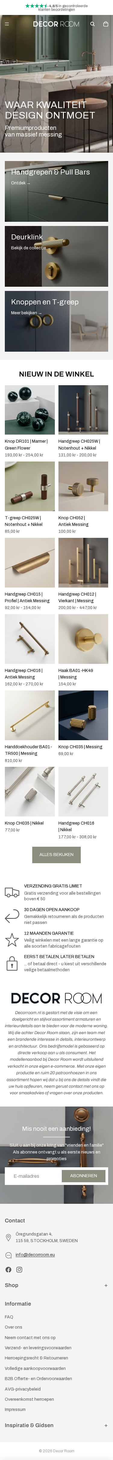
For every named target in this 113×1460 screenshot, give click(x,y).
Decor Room (63, 1451)
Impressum (15, 1410)
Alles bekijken (56, 854)
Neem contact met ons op (30, 1337)
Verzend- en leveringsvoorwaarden (38, 1348)
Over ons (13, 1327)
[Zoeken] (92, 24)
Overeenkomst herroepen (29, 1399)
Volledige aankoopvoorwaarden (35, 1368)
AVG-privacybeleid (23, 1389)
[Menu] (7, 24)
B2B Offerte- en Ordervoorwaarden (38, 1378)
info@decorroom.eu (35, 1255)
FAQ (9, 1317)
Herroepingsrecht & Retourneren (36, 1358)
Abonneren (83, 1176)
